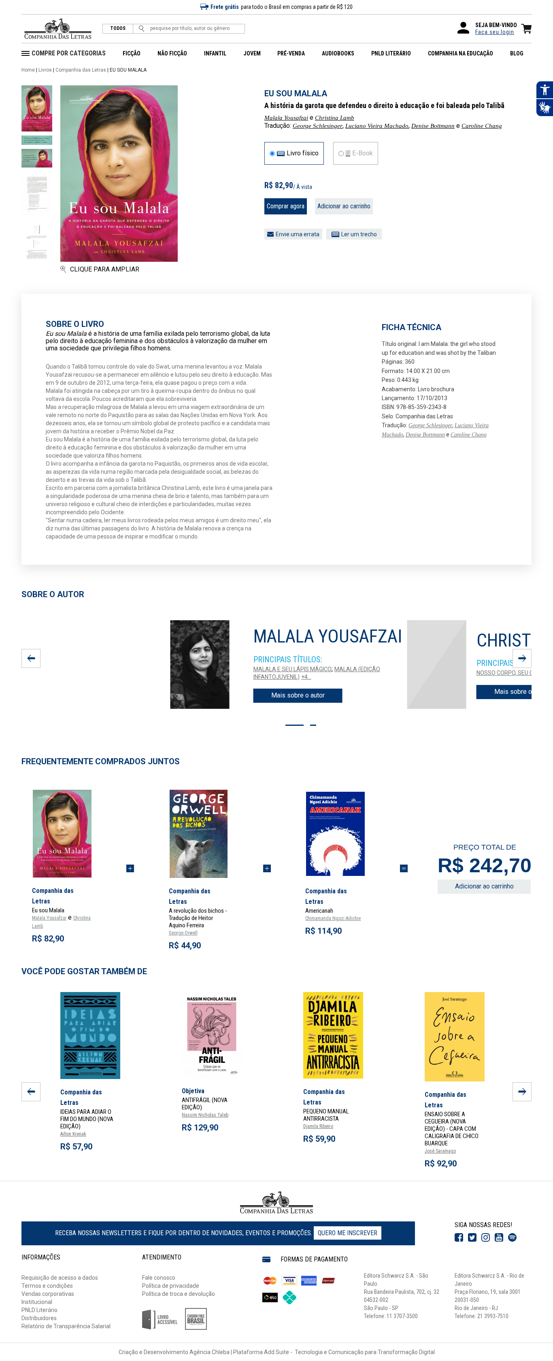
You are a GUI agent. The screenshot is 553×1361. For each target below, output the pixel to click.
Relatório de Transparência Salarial (66, 1326)
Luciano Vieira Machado (376, 126)
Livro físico (303, 153)
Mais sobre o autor (298, 695)
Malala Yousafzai (286, 117)
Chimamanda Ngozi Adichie (333, 918)
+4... (306, 677)
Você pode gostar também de (84, 971)
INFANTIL (215, 53)
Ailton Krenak (73, 1134)
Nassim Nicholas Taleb (205, 1115)
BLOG (516, 53)
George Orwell (183, 933)
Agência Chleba (209, 1352)
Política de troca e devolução (178, 1294)
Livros (45, 70)
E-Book (362, 153)
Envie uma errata (297, 234)
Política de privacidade (170, 1286)
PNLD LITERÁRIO (391, 53)
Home (28, 70)
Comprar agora (285, 206)
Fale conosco (158, 1277)
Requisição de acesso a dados (59, 1277)
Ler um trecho (359, 234)
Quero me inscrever (347, 1233)
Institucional (36, 1302)
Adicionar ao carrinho (343, 206)
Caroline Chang (482, 126)
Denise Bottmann (433, 126)
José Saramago (440, 1151)
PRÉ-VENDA (291, 53)
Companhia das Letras (80, 70)
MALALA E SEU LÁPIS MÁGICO (292, 669)
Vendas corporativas (47, 1294)
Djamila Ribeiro (318, 1126)
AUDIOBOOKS (338, 53)
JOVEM (252, 53)
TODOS (117, 28)
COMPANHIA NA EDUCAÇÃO (460, 53)
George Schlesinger (317, 126)
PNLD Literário (39, 1310)
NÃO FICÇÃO (172, 53)
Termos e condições (47, 1286)
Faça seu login (494, 32)
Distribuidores (39, 1318)
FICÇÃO (131, 53)
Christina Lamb (334, 117)
